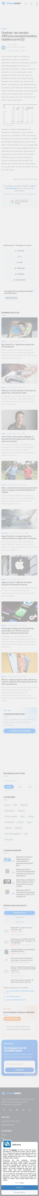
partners (14, 1150)
